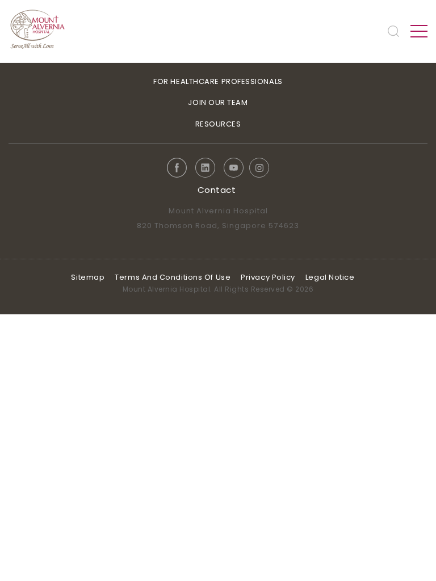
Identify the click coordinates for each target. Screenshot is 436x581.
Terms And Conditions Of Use (172, 277)
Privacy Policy (268, 277)
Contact (217, 190)
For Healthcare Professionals (217, 81)
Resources (218, 124)
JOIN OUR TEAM (218, 102)
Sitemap (87, 277)
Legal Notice (330, 277)
